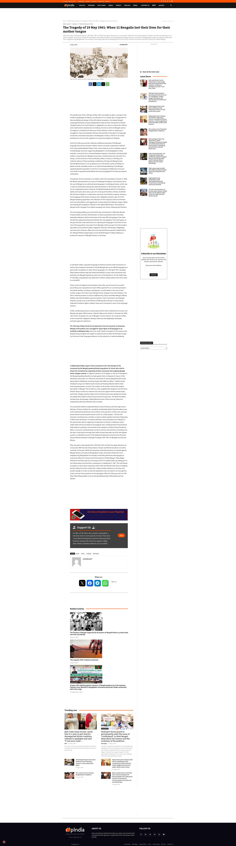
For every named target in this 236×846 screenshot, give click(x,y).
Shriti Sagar (104, 743)
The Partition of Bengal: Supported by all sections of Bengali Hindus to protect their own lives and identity (99, 633)
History (83, 553)
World (66, 728)
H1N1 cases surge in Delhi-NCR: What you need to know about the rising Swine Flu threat (158, 171)
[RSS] (166, 1)
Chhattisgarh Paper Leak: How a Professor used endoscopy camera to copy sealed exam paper (86, 762)
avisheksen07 (123, 44)
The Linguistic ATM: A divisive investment (84, 660)
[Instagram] (163, 1)
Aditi (66, 743)
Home (64, 21)
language (88, 553)
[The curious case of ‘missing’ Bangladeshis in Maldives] (69, 775)
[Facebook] (161, 1)
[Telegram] (99, 84)
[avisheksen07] (76, 561)
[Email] (103, 84)
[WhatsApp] (170, 1)
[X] (168, 1)
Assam (77, 553)
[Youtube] (172, 1)
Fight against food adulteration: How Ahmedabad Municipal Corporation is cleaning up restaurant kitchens (157, 181)
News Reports (105, 728)
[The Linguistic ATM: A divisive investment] (100, 649)
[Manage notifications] (4, 841)
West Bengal (96, 553)
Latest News (145, 76)
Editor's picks (67, 24)
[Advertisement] (109, 800)
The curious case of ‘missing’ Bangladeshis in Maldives (85, 774)
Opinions (75, 24)
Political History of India (73, 21)
